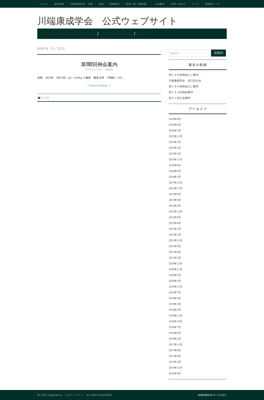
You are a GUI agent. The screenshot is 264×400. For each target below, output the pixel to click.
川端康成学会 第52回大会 (185, 80)
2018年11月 (175, 315)
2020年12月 (175, 263)
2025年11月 (175, 136)
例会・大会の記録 (116, 33)
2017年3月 (175, 362)
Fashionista (205, 395)
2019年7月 (175, 292)
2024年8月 (175, 165)
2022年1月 (175, 234)
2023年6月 (175, 200)
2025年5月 (175, 148)
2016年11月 (175, 367)
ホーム (44, 4)
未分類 (45, 97)
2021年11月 (175, 240)
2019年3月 (175, 304)
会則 (101, 4)
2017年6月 (175, 356)
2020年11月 (175, 269)
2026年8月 (175, 119)
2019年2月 (175, 310)
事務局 (109, 69)
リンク (195, 4)
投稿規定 (115, 4)
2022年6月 (175, 223)
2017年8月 (175, 350)
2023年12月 (175, 182)
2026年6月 (175, 124)
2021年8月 (175, 246)
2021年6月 (175, 252)
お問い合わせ (178, 4)
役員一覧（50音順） (137, 4)
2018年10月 (175, 321)
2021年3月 (175, 257)
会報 (142, 33)
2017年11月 (175, 344)
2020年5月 (175, 275)
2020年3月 (175, 281)
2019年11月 (175, 286)
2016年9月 (175, 373)
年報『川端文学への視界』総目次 (67, 33)
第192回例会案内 (99, 63)
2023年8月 (175, 194)
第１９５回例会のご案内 (183, 86)
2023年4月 (175, 205)
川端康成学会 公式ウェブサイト (107, 20)
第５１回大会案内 (179, 98)
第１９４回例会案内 (181, 92)
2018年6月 (175, 333)
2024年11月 (175, 159)
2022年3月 (175, 229)
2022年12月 (175, 211)
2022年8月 (175, 217)
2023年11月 (175, 188)
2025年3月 (175, 153)
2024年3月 (175, 177)
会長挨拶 (59, 4)
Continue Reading (99, 85)
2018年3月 (175, 338)
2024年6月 (175, 171)
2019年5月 (175, 298)
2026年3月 (175, 130)
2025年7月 (175, 142)
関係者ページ (212, 4)
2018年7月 (175, 327)
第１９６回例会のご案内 (183, 75)
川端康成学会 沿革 (81, 4)
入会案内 (159, 4)
